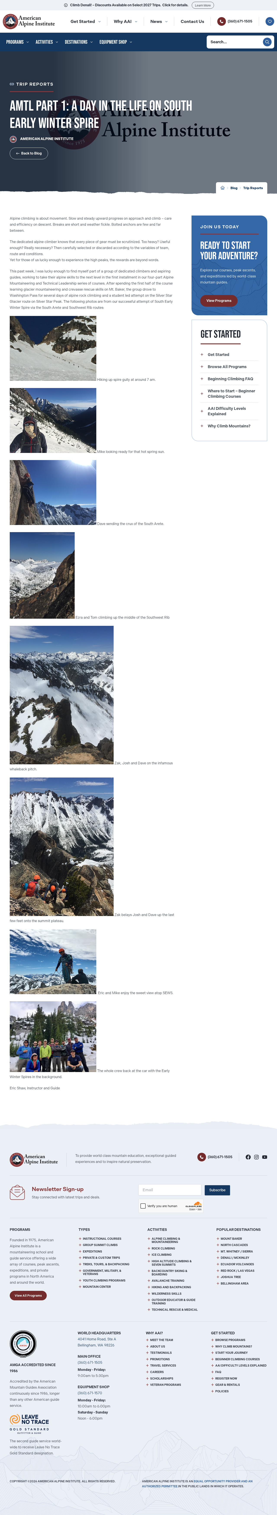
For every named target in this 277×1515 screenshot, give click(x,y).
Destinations (76, 42)
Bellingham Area (235, 1283)
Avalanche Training (168, 1280)
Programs (15, 42)
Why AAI (123, 21)
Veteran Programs (165, 1384)
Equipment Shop (113, 42)
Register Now (226, 1378)
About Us (157, 1346)
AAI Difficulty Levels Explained (241, 1365)
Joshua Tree (231, 1277)
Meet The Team (161, 1340)
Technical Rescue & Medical (175, 1309)
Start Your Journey (231, 1352)
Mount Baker (231, 1238)
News (156, 21)
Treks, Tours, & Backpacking (106, 1264)
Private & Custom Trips (101, 1257)
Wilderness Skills (167, 1293)
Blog (233, 188)
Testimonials (161, 1352)
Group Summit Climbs (100, 1245)
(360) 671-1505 (240, 21)
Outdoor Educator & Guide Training (173, 1301)
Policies (222, 1391)
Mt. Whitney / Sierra (237, 1251)
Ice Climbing (162, 1254)
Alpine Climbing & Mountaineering (166, 1240)
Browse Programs (230, 1340)
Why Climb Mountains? (233, 1346)
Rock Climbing (163, 1248)
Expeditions (92, 1251)
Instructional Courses (102, 1238)
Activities (44, 42)
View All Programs (28, 1295)
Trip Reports (253, 188)
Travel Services (163, 1365)
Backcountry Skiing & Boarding (169, 1272)
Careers (157, 1372)
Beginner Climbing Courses (237, 1359)
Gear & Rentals (227, 1384)
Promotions (160, 1359)
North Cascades (234, 1245)
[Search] (267, 42)
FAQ (218, 1372)
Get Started (83, 21)
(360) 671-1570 (90, 1393)
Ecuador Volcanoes (237, 1264)
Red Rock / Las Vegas (237, 1270)
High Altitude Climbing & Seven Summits (172, 1263)
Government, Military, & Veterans (102, 1272)
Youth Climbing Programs (104, 1280)
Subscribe (217, 1190)
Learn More (203, 5)
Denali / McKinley (235, 1257)
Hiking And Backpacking (171, 1287)
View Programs (218, 301)
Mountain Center (97, 1286)
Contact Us (192, 21)
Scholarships (161, 1378)
